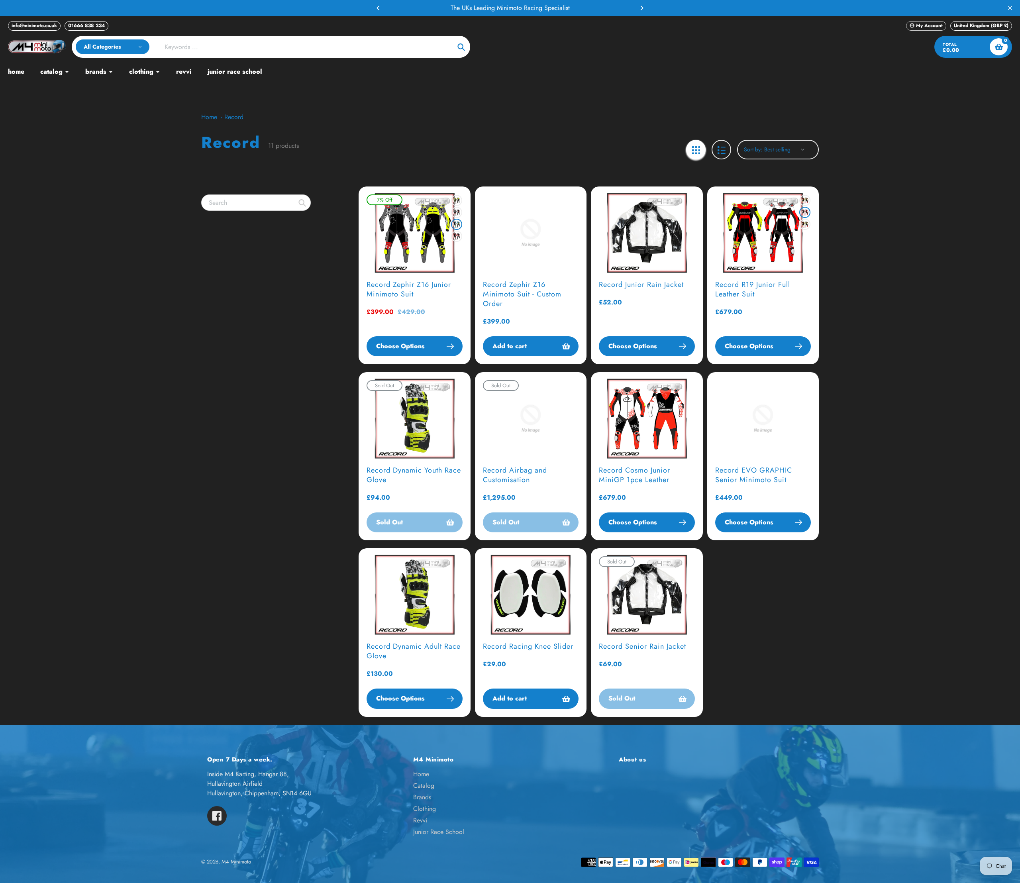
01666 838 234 (86, 25)
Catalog (423, 785)
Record (233, 117)
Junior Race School (438, 831)
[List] (721, 149)
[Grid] (696, 149)
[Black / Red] (456, 236)
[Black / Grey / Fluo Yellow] (456, 200)
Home (209, 117)
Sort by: (753, 149)
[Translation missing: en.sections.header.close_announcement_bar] (1010, 8)
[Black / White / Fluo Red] (804, 212)
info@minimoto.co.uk (34, 25)
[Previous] (378, 8)
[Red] (804, 224)
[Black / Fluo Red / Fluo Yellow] (804, 200)
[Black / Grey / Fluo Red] (456, 212)
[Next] (641, 8)
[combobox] (256, 202)
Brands (422, 797)
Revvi (420, 820)
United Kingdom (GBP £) (981, 25)
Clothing (424, 808)
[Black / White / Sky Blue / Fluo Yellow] (456, 224)
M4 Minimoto (236, 861)
